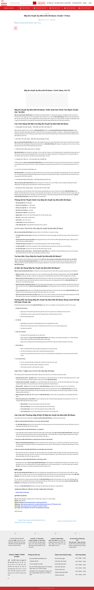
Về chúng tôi (50, 3)
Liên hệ (84, 3)
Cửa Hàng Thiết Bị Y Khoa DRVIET (62, 3)
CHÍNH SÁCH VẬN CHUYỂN (86, 8)
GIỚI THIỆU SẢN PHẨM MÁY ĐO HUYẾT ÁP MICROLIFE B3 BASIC (32, 507)
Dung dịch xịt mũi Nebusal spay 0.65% (66, 521)
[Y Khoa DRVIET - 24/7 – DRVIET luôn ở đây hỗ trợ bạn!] (4, 3)
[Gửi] (34, 3)
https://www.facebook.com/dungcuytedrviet (35, 502)
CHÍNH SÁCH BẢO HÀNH (70, 8)
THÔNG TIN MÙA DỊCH (26, 8)
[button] (91, 3)
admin (54, 19)
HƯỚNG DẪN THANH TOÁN (41, 8)
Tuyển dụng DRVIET (77, 3)
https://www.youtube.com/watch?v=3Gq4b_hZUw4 (34, 506)
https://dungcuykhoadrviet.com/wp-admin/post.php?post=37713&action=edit (41, 504)
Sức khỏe (47, 13)
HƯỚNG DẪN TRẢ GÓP (56, 8)
